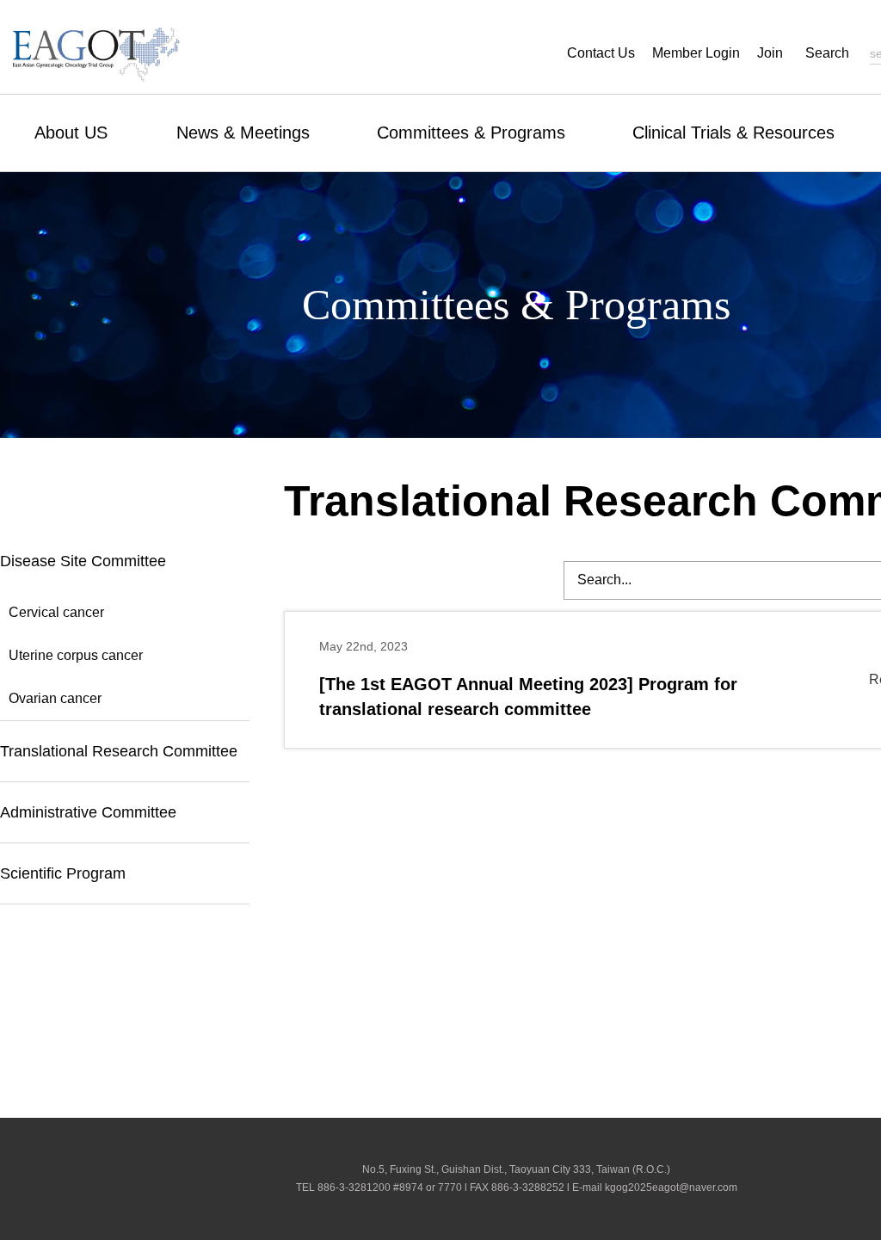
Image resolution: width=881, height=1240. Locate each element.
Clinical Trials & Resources (733, 132)
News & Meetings (243, 132)
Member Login (696, 53)
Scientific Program (63, 873)
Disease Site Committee (83, 561)
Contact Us (601, 53)
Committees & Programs (471, 132)
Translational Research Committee (118, 751)
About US (71, 132)
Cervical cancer (56, 612)
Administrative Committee (88, 812)
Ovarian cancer (55, 698)
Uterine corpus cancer (76, 655)
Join (770, 53)
